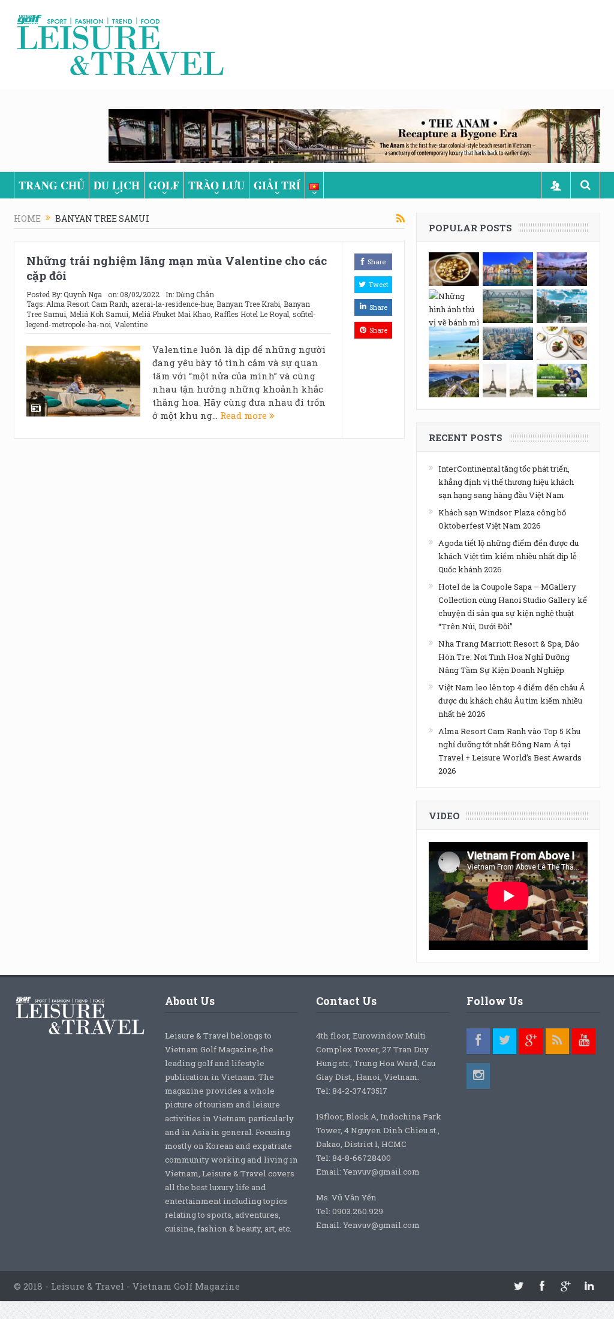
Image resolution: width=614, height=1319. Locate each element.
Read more (244, 415)
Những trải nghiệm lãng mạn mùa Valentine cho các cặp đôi (176, 268)
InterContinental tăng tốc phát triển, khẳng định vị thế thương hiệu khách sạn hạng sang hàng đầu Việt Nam (506, 481)
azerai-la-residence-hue (172, 304)
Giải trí (277, 185)
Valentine (131, 324)
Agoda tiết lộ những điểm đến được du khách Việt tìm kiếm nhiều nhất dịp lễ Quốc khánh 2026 (508, 556)
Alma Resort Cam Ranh (87, 304)
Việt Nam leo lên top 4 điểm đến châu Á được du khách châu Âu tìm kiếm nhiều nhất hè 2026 (511, 700)
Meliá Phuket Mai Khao (171, 314)
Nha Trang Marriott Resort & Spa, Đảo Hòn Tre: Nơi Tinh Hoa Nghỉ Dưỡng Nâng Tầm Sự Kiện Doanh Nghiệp (508, 656)
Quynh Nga (83, 294)
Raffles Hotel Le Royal (251, 314)
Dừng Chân (195, 294)
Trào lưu (216, 185)
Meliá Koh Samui (99, 314)
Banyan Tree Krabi (248, 304)
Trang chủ (52, 185)
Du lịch (117, 185)
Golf (164, 185)
